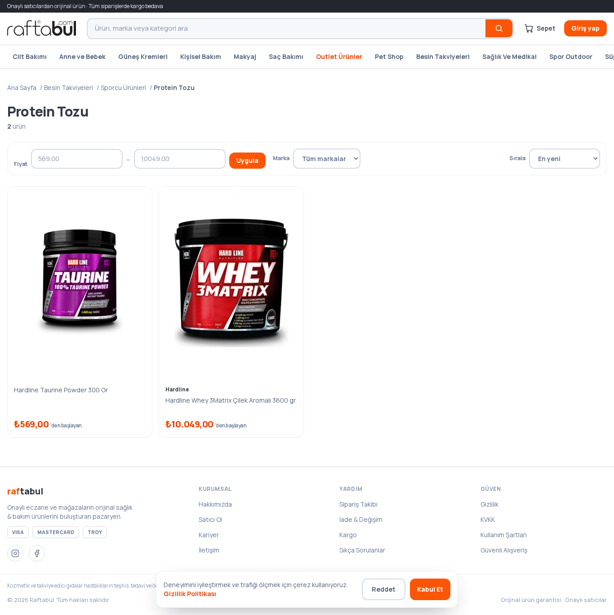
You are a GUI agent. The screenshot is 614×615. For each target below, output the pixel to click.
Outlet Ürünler (339, 56)
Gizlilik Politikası (190, 593)
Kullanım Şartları (504, 534)
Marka (281, 158)
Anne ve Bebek (82, 56)
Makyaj (245, 56)
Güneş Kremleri (143, 56)
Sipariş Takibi (358, 504)
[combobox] (286, 28)
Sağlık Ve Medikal (509, 56)
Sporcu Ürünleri (123, 87)
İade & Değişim (361, 519)
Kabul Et (430, 589)
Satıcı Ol (210, 519)
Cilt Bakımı (30, 56)
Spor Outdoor (570, 56)
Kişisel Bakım (200, 56)
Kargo (348, 534)
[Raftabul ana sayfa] (41, 28)
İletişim (209, 550)
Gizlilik (489, 504)
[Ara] (498, 28)
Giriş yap (585, 28)
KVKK (488, 519)
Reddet (384, 589)
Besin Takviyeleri (443, 56)
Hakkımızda (215, 504)
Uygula (247, 160)
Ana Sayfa (21, 87)
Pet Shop (389, 56)
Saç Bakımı (286, 56)
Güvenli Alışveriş (504, 550)
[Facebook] (37, 553)
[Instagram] (15, 553)
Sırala (517, 158)
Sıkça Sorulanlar (362, 550)
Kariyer (209, 534)
